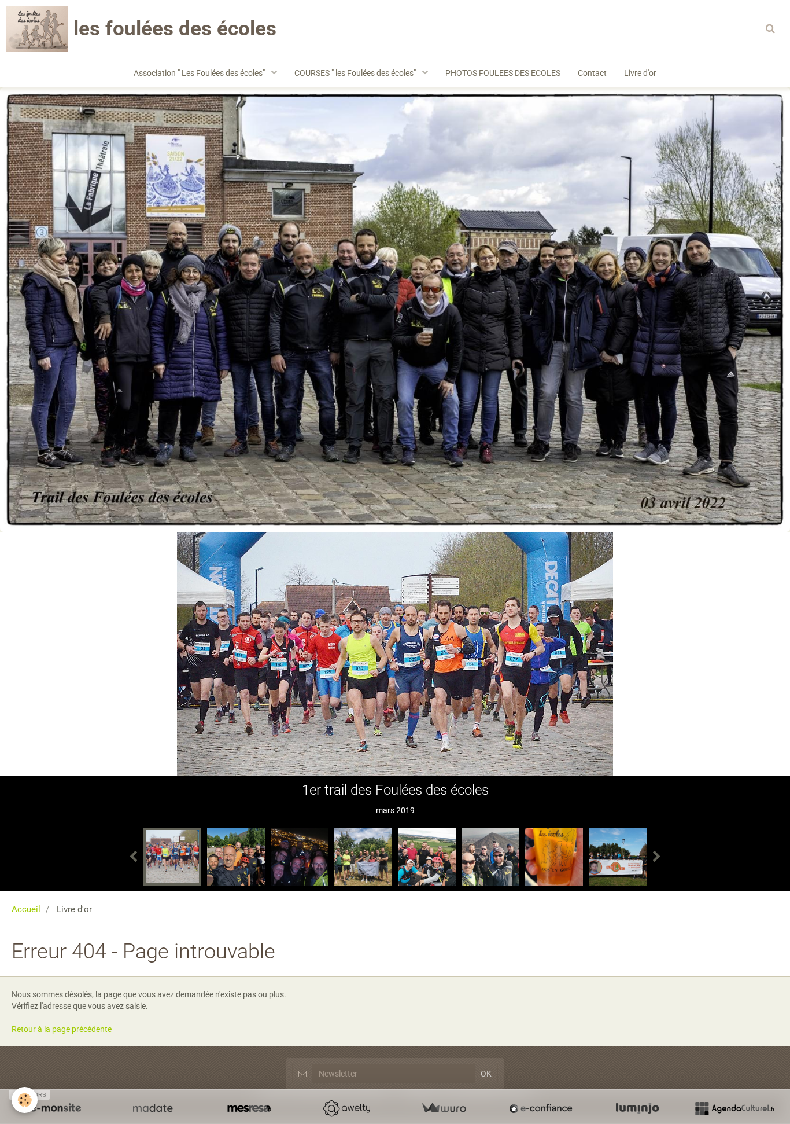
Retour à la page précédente (62, 1029)
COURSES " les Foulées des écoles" (356, 73)
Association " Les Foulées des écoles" (200, 73)
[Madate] (152, 1108)
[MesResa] (249, 1108)
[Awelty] (346, 1108)
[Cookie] (25, 1100)
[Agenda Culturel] (734, 1108)
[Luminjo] (637, 1108)
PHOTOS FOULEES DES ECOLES (502, 73)
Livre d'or (640, 73)
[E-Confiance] (540, 1108)
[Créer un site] (55, 1108)
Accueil (26, 909)
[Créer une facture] (443, 1108)
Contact (592, 73)
